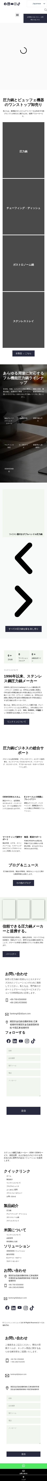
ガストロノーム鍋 (13, 1217)
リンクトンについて (14, 1183)
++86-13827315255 (17, 1362)
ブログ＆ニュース (13, 1186)
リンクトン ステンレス (12, 1323)
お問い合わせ (11, 1196)
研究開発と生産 (12, 1241)
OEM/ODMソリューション (16, 1251)
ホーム (9, 1176)
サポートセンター (13, 1261)
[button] (17, 15)
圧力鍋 (9, 1210)
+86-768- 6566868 (17, 1359)
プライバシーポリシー (14, 1193)
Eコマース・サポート (14, 1258)
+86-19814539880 (18, 1002)
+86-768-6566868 (18, 999)
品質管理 (10, 1238)
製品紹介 (10, 1179)
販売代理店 (10, 1254)
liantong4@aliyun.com (20, 1013)
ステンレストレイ (13, 1221)
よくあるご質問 (12, 1190)
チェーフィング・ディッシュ (17, 1214)
